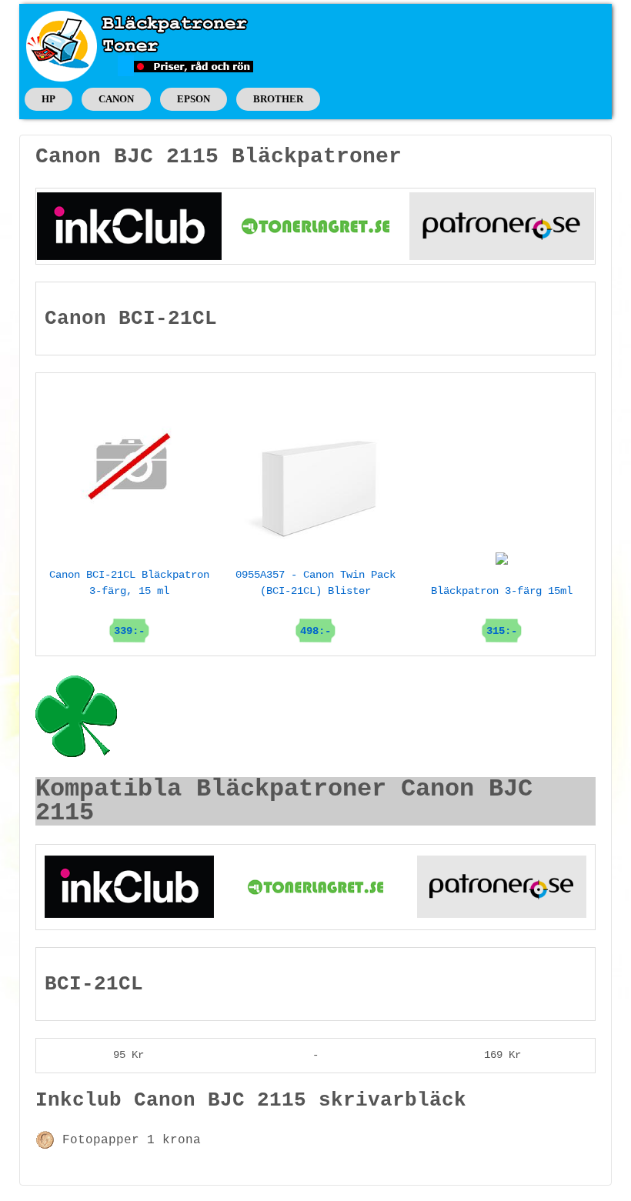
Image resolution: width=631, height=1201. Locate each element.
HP (48, 99)
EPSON (193, 99)
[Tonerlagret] (315, 225)
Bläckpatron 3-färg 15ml (502, 611)
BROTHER (278, 99)
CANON (116, 99)
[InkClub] (129, 225)
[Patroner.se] (501, 225)
